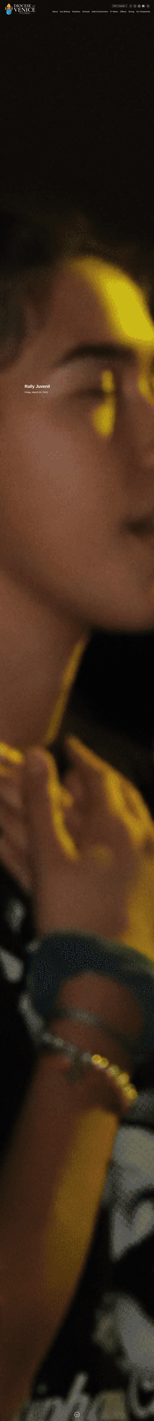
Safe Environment (100, 11)
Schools (86, 11)
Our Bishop (65, 11)
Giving (131, 11)
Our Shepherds (143, 11)
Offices (123, 11)
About (55, 11)
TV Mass (114, 11)
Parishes (76, 11)
